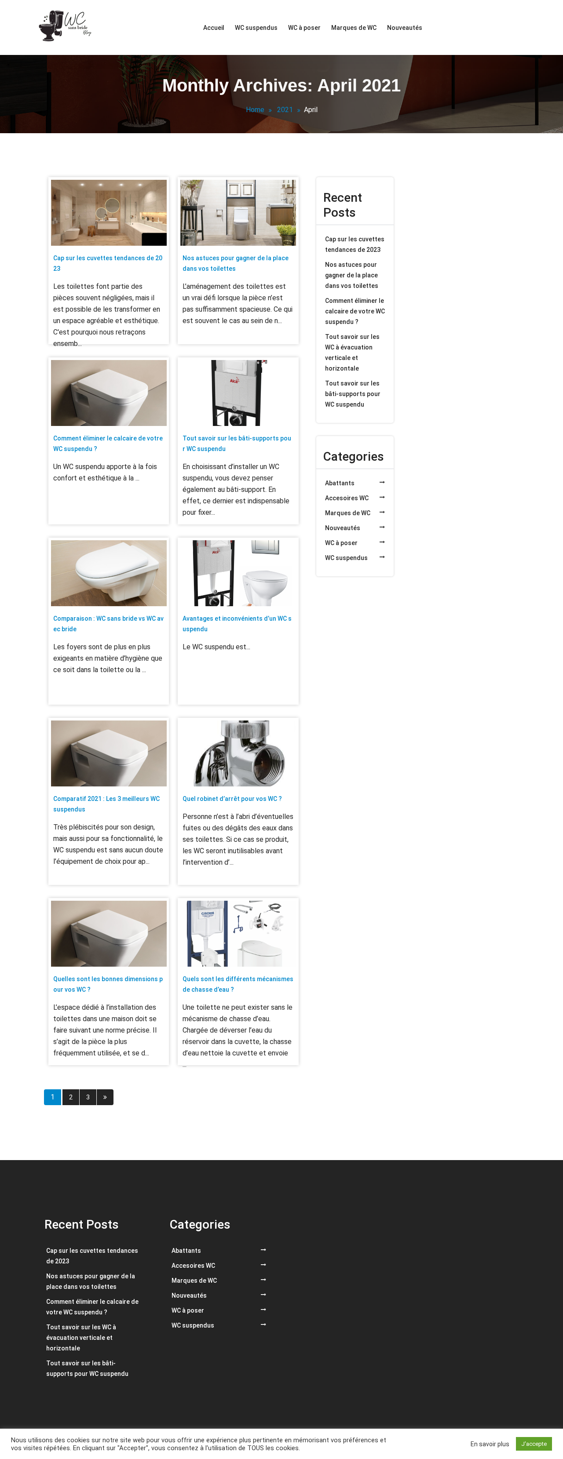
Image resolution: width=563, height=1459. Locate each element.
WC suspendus (256, 27)
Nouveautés (404, 27)
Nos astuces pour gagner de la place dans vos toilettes (351, 275)
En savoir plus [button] (490, 1444)
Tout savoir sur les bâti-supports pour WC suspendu (352, 394)
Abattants (340, 483)
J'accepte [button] (534, 1444)
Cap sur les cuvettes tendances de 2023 (354, 244)
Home (255, 110)
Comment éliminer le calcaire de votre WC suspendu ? (355, 311)
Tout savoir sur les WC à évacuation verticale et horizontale (352, 352)
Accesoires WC (347, 498)
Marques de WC (354, 27)
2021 (285, 110)
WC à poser (304, 27)
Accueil (213, 27)
